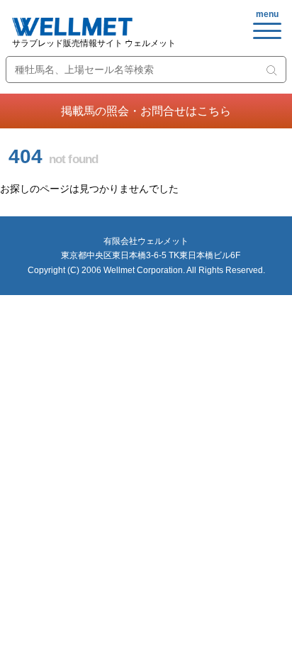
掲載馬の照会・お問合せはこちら (146, 111)
